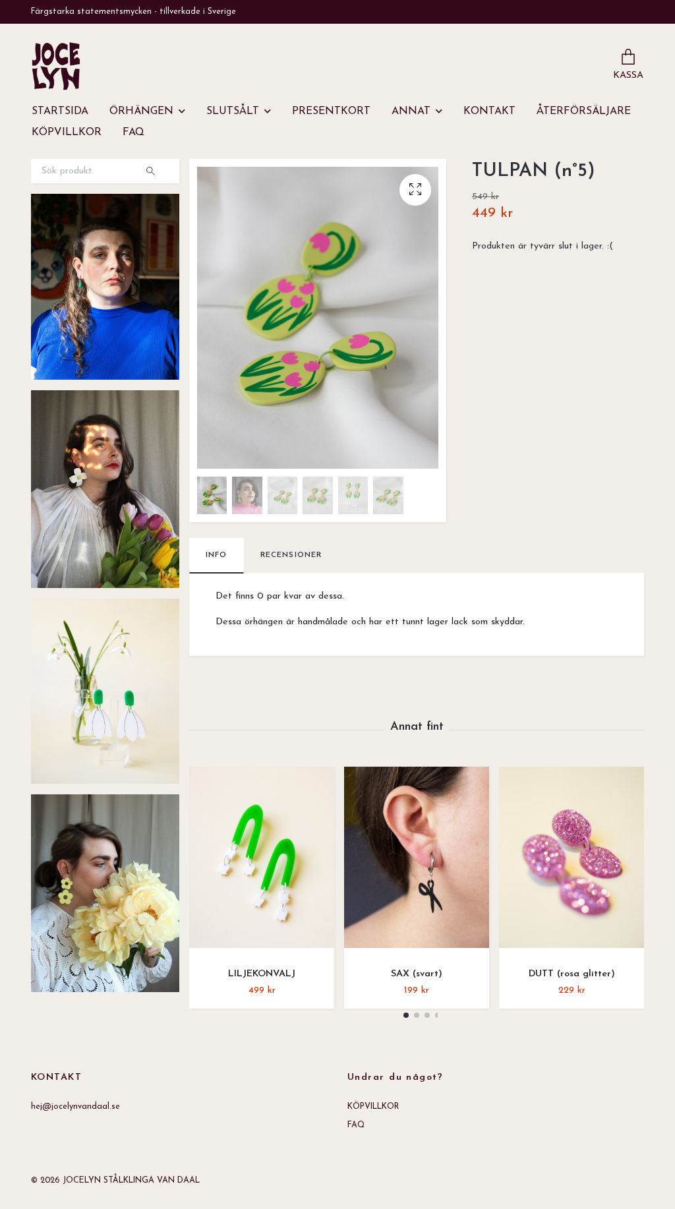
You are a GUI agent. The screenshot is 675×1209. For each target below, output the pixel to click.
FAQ (133, 132)
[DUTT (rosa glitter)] (571, 862)
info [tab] (216, 555)
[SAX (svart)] (416, 862)
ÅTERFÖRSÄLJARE (584, 111)
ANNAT (411, 111)
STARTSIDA (60, 111)
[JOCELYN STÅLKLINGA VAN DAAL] (56, 66)
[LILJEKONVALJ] (261, 862)
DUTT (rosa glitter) (572, 974)
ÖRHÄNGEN (141, 111)
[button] (406, 1015)
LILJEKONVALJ (261, 974)
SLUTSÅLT (232, 111)
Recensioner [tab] (291, 555)
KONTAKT (489, 111)
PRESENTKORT (331, 111)
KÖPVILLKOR (67, 132)
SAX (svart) (416, 974)
